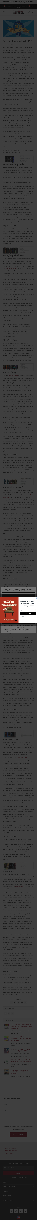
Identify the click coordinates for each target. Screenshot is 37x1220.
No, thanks (28, 619)
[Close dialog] (36, 598)
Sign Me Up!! (28, 613)
